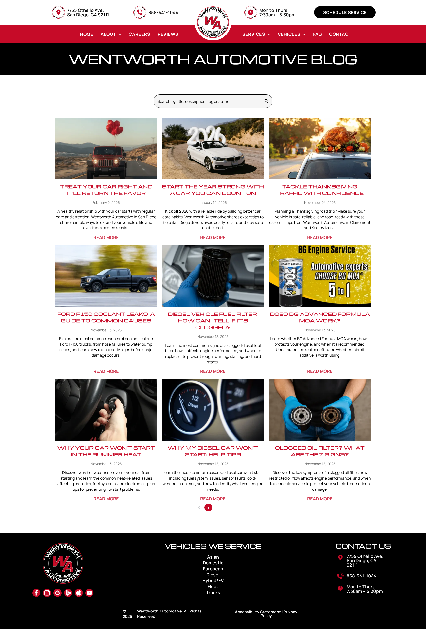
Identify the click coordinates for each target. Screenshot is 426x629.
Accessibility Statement (258, 611)
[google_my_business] (57, 593)
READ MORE (106, 237)
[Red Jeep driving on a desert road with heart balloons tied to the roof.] (106, 148)
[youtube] (89, 593)
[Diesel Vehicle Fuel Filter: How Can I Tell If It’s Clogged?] (213, 276)
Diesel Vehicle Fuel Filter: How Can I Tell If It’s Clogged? (213, 320)
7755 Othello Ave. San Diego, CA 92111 (88, 12)
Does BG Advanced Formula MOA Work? (320, 317)
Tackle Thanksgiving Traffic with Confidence (320, 189)
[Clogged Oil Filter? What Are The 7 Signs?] (320, 410)
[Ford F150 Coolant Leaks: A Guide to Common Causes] (106, 276)
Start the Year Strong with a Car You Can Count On (213, 189)
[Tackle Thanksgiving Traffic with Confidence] (320, 148)
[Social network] (68, 593)
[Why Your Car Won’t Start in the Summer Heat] (106, 410)
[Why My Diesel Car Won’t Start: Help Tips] (213, 410)
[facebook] (36, 593)
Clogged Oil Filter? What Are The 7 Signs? (320, 450)
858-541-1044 (361, 576)
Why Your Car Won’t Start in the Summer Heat (106, 450)
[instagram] (47, 593)
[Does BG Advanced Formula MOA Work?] (320, 276)
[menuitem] (86, 34)
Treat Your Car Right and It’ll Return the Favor (106, 189)
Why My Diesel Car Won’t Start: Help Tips (213, 450)
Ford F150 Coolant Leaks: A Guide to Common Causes (106, 317)
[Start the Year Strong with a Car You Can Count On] (213, 148)
